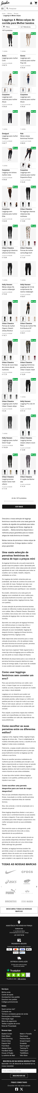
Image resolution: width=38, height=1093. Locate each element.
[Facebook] (16, 1089)
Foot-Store (5, 1046)
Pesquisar (12, 8)
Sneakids (23, 1043)
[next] (36, 886)
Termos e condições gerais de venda (15, 1014)
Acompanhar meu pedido (11, 997)
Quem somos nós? (8, 1009)
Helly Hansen (7, 284)
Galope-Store (6, 1048)
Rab (21, 133)
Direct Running (7, 1038)
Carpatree (6, 94)
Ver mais (19, 506)
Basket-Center (7, 1033)
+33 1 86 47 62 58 (19, 935)
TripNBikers (24, 1053)
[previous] (1, 886)
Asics (4, 55)
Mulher (9, 13)
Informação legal (8, 1019)
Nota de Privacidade (9, 1026)
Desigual (5, 133)
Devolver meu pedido (9, 999)
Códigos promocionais (10, 1002)
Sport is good (24, 1046)
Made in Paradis (26, 1033)
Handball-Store (7, 1050)
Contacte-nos (19, 928)
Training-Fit (24, 1048)
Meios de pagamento (9, 1021)
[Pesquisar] (7, 8)
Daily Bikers (6, 1036)
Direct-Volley (6, 1041)
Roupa (16, 13)
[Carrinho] (36, 3)
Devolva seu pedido (19, 966)
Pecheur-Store (25, 1038)
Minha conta (6, 992)
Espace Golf (6, 1043)
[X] (21, 1089)
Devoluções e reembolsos (11, 1016)
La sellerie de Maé (8, 1055)
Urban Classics (26, 209)
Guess (22, 55)
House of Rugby (7, 1053)
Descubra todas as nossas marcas (19, 910)
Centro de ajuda (7, 994)
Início (3, 13)
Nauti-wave (24, 1036)
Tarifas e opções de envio (11, 1023)
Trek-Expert (24, 1050)
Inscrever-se (19, 1076)
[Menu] (2, 8)
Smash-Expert (25, 1041)
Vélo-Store (23, 1055)
